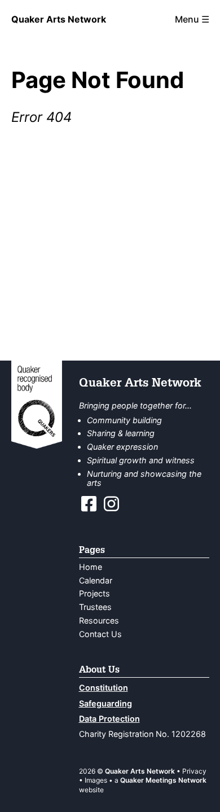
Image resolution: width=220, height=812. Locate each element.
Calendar (95, 580)
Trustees (95, 607)
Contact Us (100, 634)
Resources (99, 620)
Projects (94, 593)
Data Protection (109, 718)
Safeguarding (105, 703)
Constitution (103, 687)
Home (90, 567)
